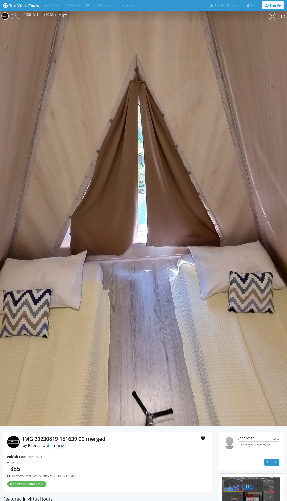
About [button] (135, 5)
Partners (123, 5)
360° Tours (51, 5)
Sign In (254, 5)
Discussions (106, 5)
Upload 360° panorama (228, 5)
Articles (91, 5)
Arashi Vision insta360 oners (27, 483)
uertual (24, 5)
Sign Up (275, 5)
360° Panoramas (72, 5)
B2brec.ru (36, 445)
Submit (272, 462)
